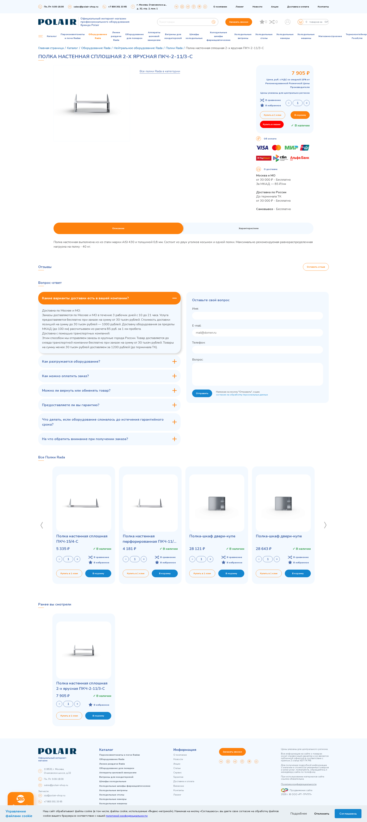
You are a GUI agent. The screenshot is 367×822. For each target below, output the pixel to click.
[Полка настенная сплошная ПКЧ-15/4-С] (83, 503)
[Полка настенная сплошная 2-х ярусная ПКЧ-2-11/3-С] (83, 650)
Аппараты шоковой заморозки (154, 36)
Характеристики (249, 228)
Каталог (106, 749)
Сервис (177, 772)
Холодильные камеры (285, 36)
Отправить (202, 393)
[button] (41, 525)
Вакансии (178, 786)
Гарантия (178, 777)
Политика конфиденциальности (299, 784)
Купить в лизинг (272, 124)
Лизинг (240, 6)
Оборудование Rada (98, 36)
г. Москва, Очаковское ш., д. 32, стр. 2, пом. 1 (151, 6)
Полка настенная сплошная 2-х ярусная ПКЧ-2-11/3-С (81, 686)
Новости (257, 6)
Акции (274, 6)
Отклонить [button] (321, 814)
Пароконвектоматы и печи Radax (73, 36)
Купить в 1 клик (272, 115)
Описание (118, 228)
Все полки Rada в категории (160, 71)
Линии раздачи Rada (116, 36)
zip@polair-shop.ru (54, 795)
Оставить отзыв (316, 266)
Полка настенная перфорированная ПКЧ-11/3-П (150, 539)
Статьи (177, 768)
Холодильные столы (264, 36)
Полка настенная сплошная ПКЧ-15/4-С (81, 539)
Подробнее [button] (298, 814)
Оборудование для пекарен (134, 36)
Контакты (323, 6)
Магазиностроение (330, 36)
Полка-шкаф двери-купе (212, 536)
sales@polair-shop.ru (86, 6)
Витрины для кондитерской (173, 36)
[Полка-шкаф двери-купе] (216, 503)
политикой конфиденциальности (127, 816)
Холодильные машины (306, 36)
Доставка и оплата (298, 6)
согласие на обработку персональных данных (242, 394)
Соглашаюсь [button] (348, 814)
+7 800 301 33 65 (53, 801)
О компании (220, 6)
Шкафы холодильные (194, 36)
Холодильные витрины (243, 36)
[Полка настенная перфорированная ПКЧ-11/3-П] (150, 503)
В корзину (300, 115)
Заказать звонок (238, 21)
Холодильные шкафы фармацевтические (218, 36)
